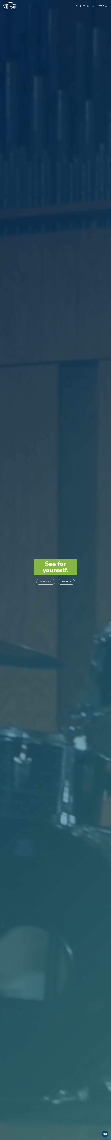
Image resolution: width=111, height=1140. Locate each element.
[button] (103, 5)
